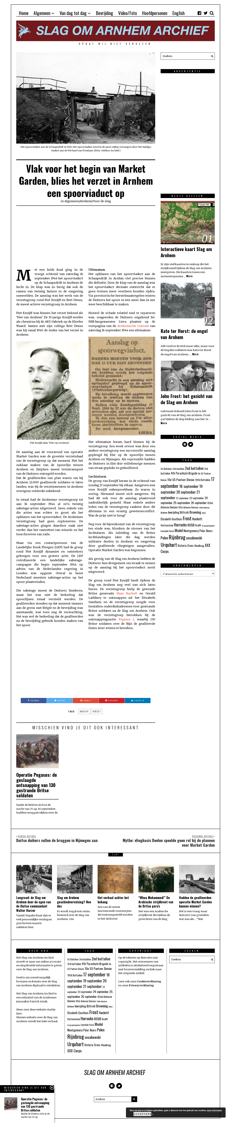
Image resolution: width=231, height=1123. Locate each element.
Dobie (204, 512)
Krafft (198, 525)
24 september (101, 992)
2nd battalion (194, 468)
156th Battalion (204, 507)
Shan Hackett (126, 593)
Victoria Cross (186, 545)
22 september (182, 498)
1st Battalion (166, 469)
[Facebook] (199, 13)
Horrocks (180, 525)
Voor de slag (102, 201)
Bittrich (184, 512)
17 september (94, 974)
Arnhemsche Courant (133, 326)
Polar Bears (206, 531)
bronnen (22, 981)
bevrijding (173, 512)
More (189, 276)
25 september (181, 502)
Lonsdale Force (167, 531)
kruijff (84, 711)
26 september (199, 503)
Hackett (197, 518)
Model (179, 530)
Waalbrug (199, 546)
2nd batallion (178, 469)
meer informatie (214, 1110)
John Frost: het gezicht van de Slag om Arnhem (186, 399)
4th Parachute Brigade (184, 473)
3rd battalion (74, 964)
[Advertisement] (85, 237)
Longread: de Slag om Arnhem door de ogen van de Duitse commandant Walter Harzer (33, 904)
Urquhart (169, 544)
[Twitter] (205, 13)
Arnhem (86, 201)
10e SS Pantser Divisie (180, 479)
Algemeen (42, 12)
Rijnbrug (177, 537)
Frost (187, 518)
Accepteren (142, 1114)
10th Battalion (202, 480)
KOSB (191, 524)
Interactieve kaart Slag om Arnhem (186, 252)
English (178, 12)
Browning (195, 512)
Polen (164, 537)
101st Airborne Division (188, 507)
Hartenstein (167, 525)
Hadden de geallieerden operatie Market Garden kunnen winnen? (195, 901)
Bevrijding (104, 12)
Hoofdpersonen (154, 12)
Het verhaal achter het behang (113, 899)
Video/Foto (127, 12)
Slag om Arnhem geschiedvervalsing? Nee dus (74, 901)
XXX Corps (74, 1050)
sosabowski (194, 537)
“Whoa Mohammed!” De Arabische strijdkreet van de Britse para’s (155, 901)
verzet (97, 711)
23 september (196, 498)
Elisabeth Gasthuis (171, 519)
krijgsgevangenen (208, 525)
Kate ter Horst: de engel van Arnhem (184, 333)
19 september (92, 980)
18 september (189, 486)
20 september (186, 492)
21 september (92, 986)
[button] (211, 56)
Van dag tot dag (73, 12)
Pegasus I (126, 619)
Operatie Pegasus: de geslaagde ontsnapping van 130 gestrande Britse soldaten (36, 785)
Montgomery (191, 530)
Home (24, 12)
